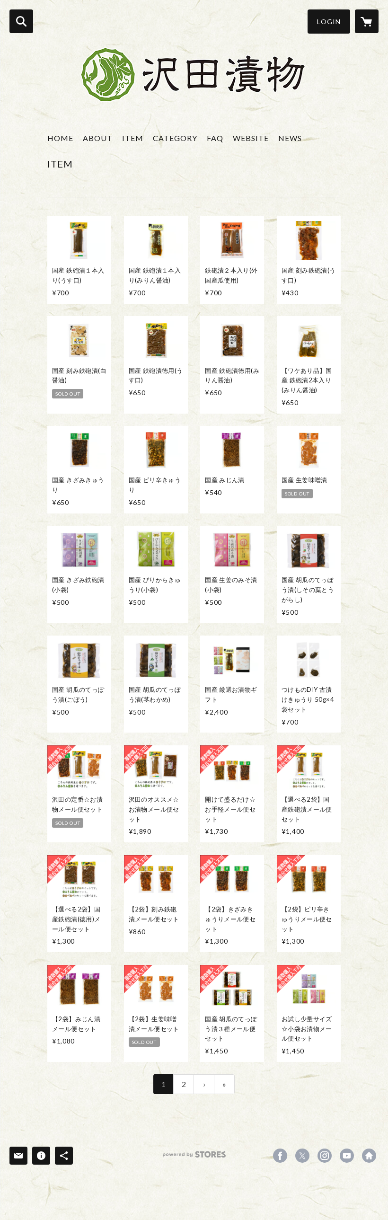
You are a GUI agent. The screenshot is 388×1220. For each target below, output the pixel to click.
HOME (60, 137)
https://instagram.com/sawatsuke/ (324, 1156)
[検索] (21, 21)
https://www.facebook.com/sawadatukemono (280, 1156)
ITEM (132, 137)
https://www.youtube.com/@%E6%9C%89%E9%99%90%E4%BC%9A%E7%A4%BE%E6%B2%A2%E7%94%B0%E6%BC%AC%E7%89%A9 (347, 1156)
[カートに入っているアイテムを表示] (367, 21)
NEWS (290, 137)
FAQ (215, 137)
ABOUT (98, 137)
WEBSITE (251, 137)
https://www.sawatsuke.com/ (369, 1156)
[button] (329, 21)
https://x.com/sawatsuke (302, 1156)
